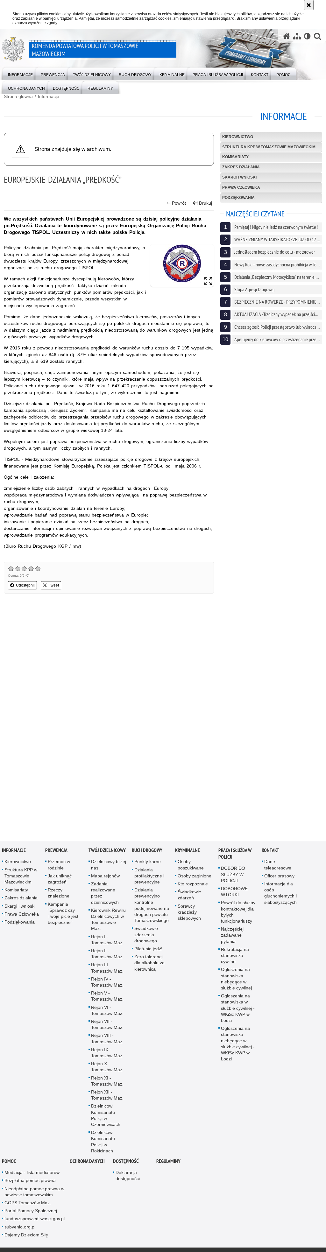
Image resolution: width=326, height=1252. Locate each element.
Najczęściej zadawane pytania (232, 935)
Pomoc (9, 1161)
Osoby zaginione (194, 876)
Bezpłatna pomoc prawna (30, 1180)
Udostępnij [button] (25, 585)
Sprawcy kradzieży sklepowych (189, 912)
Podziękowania (238, 197)
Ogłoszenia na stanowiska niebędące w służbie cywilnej (236, 979)
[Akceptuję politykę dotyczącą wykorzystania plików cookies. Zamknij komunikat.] (309, 5)
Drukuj (205, 203)
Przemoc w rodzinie (59, 864)
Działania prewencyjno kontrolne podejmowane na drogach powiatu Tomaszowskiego (151, 905)
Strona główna (18, 96)
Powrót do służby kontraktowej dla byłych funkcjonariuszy (238, 912)
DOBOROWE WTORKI (234, 891)
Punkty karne (147, 861)
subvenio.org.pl (19, 1227)
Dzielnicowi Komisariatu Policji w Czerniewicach (105, 1116)
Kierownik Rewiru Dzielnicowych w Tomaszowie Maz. (108, 920)
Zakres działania (241, 167)
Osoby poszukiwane (191, 864)
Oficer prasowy (279, 876)
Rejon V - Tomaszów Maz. (107, 996)
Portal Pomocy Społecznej (30, 1210)
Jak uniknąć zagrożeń (60, 879)
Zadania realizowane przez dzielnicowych (105, 893)
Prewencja (56, 850)
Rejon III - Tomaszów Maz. (107, 968)
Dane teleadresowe (277, 864)
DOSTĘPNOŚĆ (125, 1161)
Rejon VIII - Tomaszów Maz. (107, 1038)
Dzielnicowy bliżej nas (108, 864)
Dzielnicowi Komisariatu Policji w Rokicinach (103, 1142)
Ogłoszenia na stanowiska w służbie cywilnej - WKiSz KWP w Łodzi (238, 1008)
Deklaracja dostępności (128, 1175)
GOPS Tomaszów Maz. (27, 1203)
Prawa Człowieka (241, 187)
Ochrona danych (87, 1161)
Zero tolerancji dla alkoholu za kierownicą (149, 963)
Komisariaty (235, 157)
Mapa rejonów (105, 876)
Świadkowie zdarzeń (189, 895)
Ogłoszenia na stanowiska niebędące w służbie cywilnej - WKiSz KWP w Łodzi (238, 1044)
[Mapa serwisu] (297, 36)
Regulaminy (168, 1161)
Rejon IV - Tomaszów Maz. (107, 982)
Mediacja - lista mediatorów (32, 1172)
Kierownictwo (237, 137)
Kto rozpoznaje (193, 884)
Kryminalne (187, 850)
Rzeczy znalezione (58, 893)
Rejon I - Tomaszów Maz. (107, 940)
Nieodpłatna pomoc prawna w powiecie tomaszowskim (34, 1192)
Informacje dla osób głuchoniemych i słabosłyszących (280, 893)
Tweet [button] (54, 585)
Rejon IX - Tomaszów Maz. (107, 1053)
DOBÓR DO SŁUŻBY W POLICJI (233, 874)
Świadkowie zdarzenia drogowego (146, 934)
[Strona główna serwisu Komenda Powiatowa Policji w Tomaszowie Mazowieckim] (286, 36)
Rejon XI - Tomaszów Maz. (107, 1081)
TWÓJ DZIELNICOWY (107, 850)
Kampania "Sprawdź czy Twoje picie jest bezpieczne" (63, 913)
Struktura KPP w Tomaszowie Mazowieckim (268, 147)
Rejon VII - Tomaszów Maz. (107, 1024)
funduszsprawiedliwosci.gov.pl (34, 1218)
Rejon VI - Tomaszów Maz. (107, 1010)
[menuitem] (20, 73)
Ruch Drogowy (147, 850)
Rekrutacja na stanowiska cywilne (235, 955)
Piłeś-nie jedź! (148, 949)
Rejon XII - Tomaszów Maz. (107, 1095)
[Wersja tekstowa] (307, 36)
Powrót (179, 203)
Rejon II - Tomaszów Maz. (107, 954)
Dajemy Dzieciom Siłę (26, 1235)
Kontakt (270, 850)
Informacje (48, 96)
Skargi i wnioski (239, 177)
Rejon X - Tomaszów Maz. (107, 1067)
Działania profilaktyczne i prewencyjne (149, 876)
